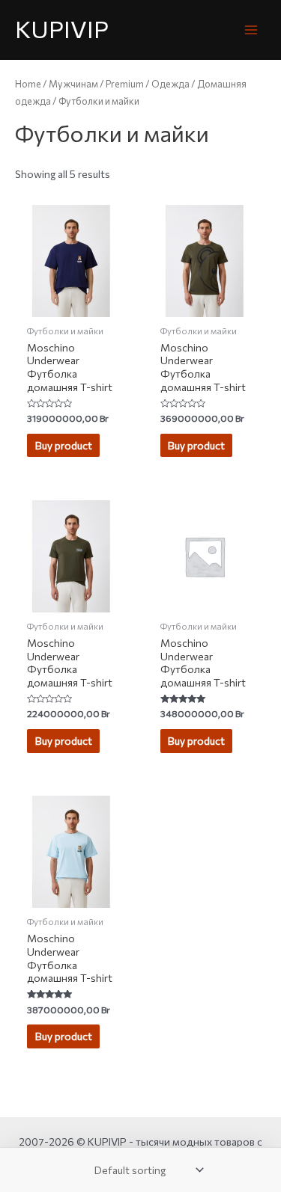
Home (28, 84)
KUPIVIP (62, 28)
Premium (125, 84)
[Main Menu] (251, 29)
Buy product (63, 445)
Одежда (170, 84)
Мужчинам (73, 84)
